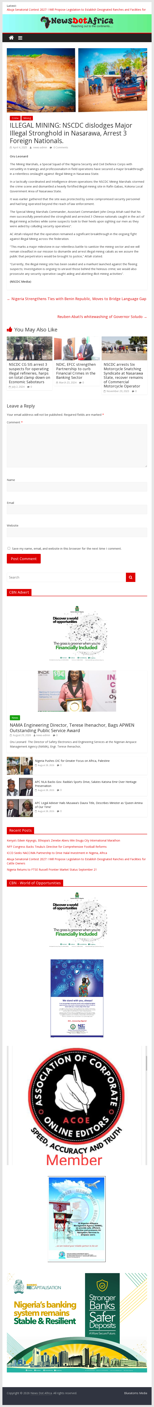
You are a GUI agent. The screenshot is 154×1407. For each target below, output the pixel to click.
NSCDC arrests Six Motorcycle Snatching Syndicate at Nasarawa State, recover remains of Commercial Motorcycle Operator (123, 375)
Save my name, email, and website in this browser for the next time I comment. (67, 548)
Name (11, 480)
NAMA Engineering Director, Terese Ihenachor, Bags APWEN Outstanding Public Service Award (72, 727)
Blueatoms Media (135, 1393)
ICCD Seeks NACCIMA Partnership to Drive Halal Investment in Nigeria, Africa (57, 853)
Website (12, 525)
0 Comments (60, 147)
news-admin (40, 147)
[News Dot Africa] (11, 38)
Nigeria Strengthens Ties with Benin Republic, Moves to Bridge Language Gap (76, 298)
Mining (27, 118)
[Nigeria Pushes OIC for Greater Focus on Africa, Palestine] (20, 759)
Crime (15, 118)
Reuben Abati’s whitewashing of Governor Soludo (102, 316)
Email (10, 503)
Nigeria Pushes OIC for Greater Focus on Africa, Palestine (72, 761)
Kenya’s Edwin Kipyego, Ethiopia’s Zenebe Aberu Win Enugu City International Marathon (63, 840)
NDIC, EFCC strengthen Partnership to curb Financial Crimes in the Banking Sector (76, 371)
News (15, 717)
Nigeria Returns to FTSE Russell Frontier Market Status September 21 (52, 869)
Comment (15, 422)
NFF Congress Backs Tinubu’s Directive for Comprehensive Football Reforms (57, 847)
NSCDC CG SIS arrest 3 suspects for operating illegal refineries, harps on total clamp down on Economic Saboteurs (29, 373)
